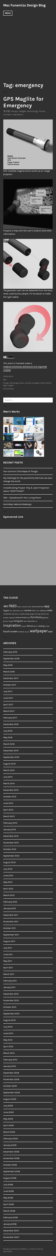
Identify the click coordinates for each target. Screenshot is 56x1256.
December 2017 (10, 678)
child (37, 611)
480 (5, 606)
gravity (5, 621)
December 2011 (10, 915)
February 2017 (10, 717)
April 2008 (8, 1204)
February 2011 (10, 980)
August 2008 (9, 1178)
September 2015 (11, 757)
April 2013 (8, 809)
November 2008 (11, 1158)
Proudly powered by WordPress (15, 1249)
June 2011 (8, 954)
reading (41, 626)
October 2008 (10, 1165)
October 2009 (10, 1086)
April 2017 (8, 704)
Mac (5, 380)
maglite (10, 385)
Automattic (7, 1251)
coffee (49, 610)
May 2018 (8, 665)
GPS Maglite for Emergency (23, 102)
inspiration (17, 114)
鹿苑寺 (50, 632)
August (6, 610)
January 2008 (10, 1224)
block (18, 611)
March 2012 (9, 895)
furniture (36, 617)
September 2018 (11, 658)
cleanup (43, 611)
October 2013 (9, 796)
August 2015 (9, 763)
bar (11, 611)
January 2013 (9, 829)
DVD (47, 614)
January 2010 (9, 1066)
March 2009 (9, 1132)
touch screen (10, 631)
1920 (13, 606)
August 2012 (9, 862)
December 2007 (11, 1230)
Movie (30, 626)
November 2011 (10, 921)
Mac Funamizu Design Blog (24, 5)
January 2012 (9, 908)
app (46, 606)
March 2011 (8, 974)
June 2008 (8, 1191)
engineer (12, 618)
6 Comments (8, 389)
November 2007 (11, 1237)
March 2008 (9, 1211)
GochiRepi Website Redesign (17, 504)
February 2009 (10, 1138)
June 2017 (8, 698)
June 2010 (8, 1033)
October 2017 (9, 684)
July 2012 (7, 869)
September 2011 (11, 934)
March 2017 (9, 711)
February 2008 (10, 1217)
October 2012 (9, 849)
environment (21, 617)
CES (33, 611)
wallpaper (39, 631)
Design (14, 111)
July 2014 (7, 777)
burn (22, 611)
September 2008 (11, 1171)
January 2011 (9, 987)
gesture (45, 617)
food (28, 618)
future (42, 111)
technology (32, 111)
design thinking (34, 614)
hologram (18, 621)
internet (48, 383)
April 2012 (8, 888)
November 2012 (11, 842)
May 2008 (8, 1197)
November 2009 (11, 1079)
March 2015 (9, 770)
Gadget (22, 111)
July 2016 (7, 731)
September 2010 (11, 1013)
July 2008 (8, 1184)
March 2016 (9, 744)
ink (36, 621)
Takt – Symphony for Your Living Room (22, 497)
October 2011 (9, 928)
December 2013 (10, 790)
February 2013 (10, 823)
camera (27, 610)
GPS (42, 383)
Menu (8, 13)
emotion (6, 618)
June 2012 (8, 875)
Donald (43, 614)
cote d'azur (15, 614)
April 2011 (8, 967)
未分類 (6, 111)
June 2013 (8, 803)
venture (21, 632)
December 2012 (10, 836)
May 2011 (7, 961)
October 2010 (9, 1007)
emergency (36, 383)
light (5, 385)
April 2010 (8, 1046)
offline (35, 626)
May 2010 (8, 1040)
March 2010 (9, 1053)
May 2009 (8, 1118)
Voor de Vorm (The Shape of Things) (20, 471)
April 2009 (8, 1125)
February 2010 (10, 1059)
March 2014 (9, 783)
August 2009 (9, 1099)
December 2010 (11, 994)
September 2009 (11, 1092)
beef (14, 611)
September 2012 (11, 855)
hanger (10, 621)
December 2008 (11, 1151)
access (19, 607)
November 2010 (11, 1000)
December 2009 (11, 1072)
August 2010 (9, 1020)
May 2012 (7, 882)
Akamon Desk (26, 607)
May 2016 (7, 737)
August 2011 (9, 941)
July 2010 (8, 1026)
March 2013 (9, 816)
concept (7, 114)
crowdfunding (24, 614)
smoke (47, 626)
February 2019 (10, 652)
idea (25, 621)
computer (7, 614)
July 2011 (7, 948)
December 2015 (10, 750)
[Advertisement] (28, 47)
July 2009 (8, 1105)
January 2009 (9, 1145)
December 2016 (10, 724)
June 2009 (8, 1112)
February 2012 (10, 901)
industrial (30, 621)
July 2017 (7, 691)
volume (27, 632)
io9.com (23, 626)
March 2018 (9, 671)
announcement (38, 607)
